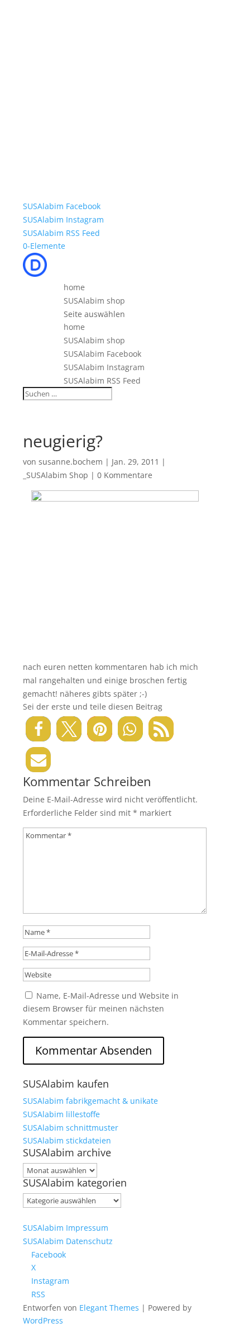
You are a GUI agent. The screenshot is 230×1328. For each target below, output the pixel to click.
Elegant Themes (109, 1307)
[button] (38, 728)
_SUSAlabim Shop (55, 475)
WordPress (43, 1320)
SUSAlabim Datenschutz (68, 1241)
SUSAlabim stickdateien (67, 1140)
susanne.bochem (71, 461)
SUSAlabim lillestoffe (61, 1114)
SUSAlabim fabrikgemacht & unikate (90, 1100)
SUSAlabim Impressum (65, 1227)
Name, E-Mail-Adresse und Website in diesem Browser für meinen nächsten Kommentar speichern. (101, 1009)
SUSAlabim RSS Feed (61, 233)
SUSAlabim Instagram (63, 219)
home (74, 287)
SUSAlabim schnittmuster (70, 1127)
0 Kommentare (124, 475)
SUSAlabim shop (94, 300)
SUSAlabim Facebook (61, 206)
